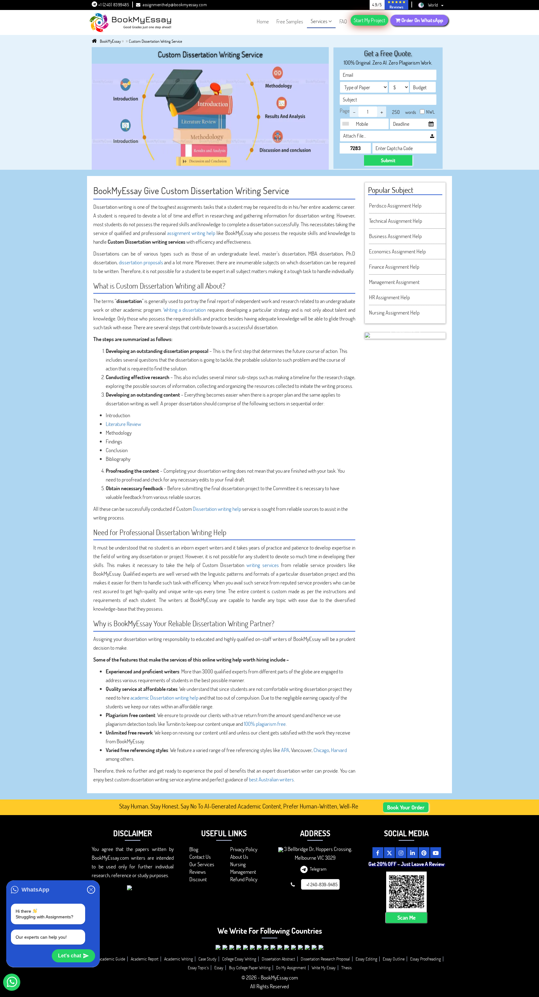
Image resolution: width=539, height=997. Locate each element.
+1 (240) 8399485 (113, 4)
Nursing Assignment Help (394, 312)
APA (285, 750)
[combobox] (347, 124)
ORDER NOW (405, 331)
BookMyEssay (110, 41)
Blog (193, 849)
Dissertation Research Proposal (325, 959)
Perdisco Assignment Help (395, 205)
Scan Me (406, 917)
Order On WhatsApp (422, 20)
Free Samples (289, 21)
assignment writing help (191, 233)
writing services (262, 565)
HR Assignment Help (389, 297)
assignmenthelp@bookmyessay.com (175, 4)
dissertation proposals (141, 262)
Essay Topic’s (198, 967)
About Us (239, 856)
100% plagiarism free (265, 723)
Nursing (238, 864)
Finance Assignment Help (394, 266)
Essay (218, 967)
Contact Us (200, 856)
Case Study (207, 959)
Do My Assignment (291, 967)
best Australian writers (271, 779)
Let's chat (69, 955)
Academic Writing (178, 959)
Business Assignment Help (395, 236)
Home (263, 21)
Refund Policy (243, 879)
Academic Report (144, 959)
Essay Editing (366, 959)
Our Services (201, 864)
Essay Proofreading (425, 959)
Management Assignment (394, 282)
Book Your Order (406, 807)
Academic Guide (111, 959)
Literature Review (123, 424)
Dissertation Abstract (278, 959)
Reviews (197, 871)
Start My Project (369, 20)
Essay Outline (394, 959)
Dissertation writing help (217, 508)
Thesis (346, 967)
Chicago (321, 750)
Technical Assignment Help (395, 220)
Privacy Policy (243, 849)
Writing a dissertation (184, 309)
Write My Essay (324, 967)
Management (243, 871)
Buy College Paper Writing (249, 967)
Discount (198, 879)
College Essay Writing (239, 959)
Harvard (339, 750)
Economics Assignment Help (397, 251)
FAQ (343, 21)
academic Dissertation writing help (164, 697)
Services (319, 21)
